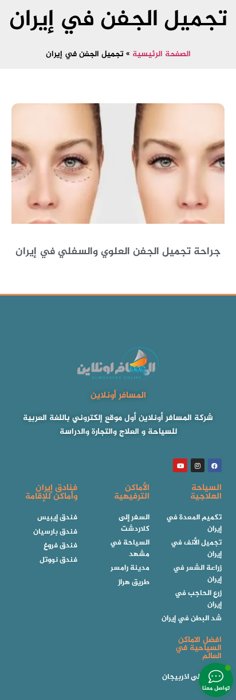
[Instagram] (197, 465)
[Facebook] (215, 465)
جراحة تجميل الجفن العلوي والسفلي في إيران (118, 251)
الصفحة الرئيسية (161, 54)
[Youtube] (180, 465)
